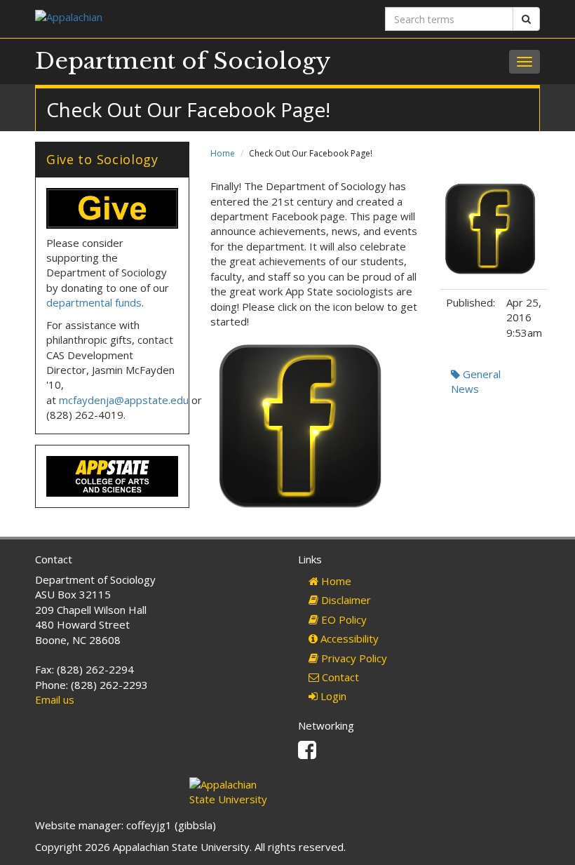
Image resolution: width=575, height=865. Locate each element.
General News (476, 381)
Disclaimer (344, 600)
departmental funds (94, 302)
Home (222, 153)
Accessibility (348, 638)
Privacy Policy (352, 658)
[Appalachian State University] (156, 18)
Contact (339, 677)
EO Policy (342, 619)
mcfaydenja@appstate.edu (124, 400)
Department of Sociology (183, 61)
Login (332, 696)
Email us (54, 699)
